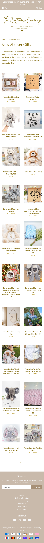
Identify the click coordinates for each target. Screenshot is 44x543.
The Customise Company (24, 528)
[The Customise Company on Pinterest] (19, 520)
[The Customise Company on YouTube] (29, 520)
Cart (40, 8)
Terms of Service (22, 509)
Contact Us (22, 504)
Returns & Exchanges (22, 501)
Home (3, 39)
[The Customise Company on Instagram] (24, 520)
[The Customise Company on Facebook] (14, 520)
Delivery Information (22, 498)
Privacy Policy (22, 506)
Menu (6, 8)
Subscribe (37, 487)
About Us (22, 495)
